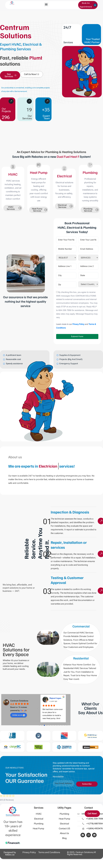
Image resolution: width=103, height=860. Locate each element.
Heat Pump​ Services (37, 209)
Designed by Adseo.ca (10, 853)
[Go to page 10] (64, 725)
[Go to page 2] (44, 725)
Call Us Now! (30, 74)
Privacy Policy (29, 852)
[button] (46, 4)
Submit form (77, 336)
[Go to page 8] (59, 725)
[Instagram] (88, 835)
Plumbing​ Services (88, 209)
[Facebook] (83, 835)
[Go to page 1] (41, 725)
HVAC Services (11, 208)
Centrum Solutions (19, 700)
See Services (9, 75)
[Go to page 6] (54, 725)
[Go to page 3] (46, 725)
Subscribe (87, 784)
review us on (17, 715)
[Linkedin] (94, 835)
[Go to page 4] (49, 725)
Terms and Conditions (49, 852)
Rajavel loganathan (57, 698)
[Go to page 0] (39, 725)
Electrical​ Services (62, 206)
